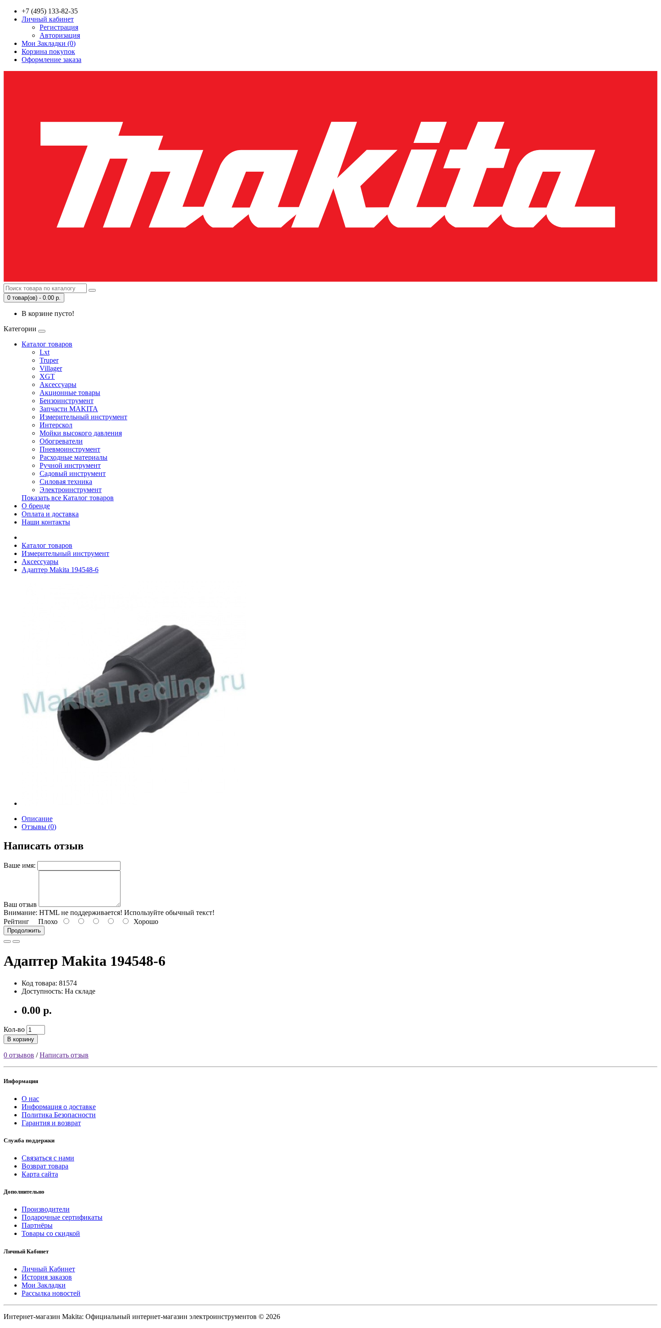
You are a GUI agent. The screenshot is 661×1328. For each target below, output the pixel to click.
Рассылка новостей (51, 1293)
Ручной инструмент (70, 465)
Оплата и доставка (50, 514)
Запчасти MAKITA (69, 409)
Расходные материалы (73, 457)
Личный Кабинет (48, 1269)
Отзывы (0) (39, 827)
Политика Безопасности (59, 1115)
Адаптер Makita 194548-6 (60, 569)
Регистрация (59, 27)
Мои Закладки (44, 1285)
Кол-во (14, 1029)
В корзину (20, 1039)
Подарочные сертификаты (62, 1217)
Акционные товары (70, 392)
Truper (49, 360)
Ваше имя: (20, 865)
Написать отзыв (64, 1055)
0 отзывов (19, 1055)
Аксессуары (58, 384)
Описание (37, 818)
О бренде (36, 506)
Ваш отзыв (20, 904)
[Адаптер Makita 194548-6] (134, 803)
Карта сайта (40, 1174)
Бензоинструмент (67, 400)
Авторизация (60, 35)
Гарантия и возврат (51, 1123)
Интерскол (56, 425)
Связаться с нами (48, 1158)
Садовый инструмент (73, 473)
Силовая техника (66, 481)
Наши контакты (46, 522)
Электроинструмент (71, 489)
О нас (30, 1098)
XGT (47, 376)
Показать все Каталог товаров (68, 498)
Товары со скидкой (51, 1233)
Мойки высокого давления (81, 433)
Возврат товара (45, 1166)
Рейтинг (16, 921)
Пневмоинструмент (70, 449)
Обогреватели (61, 441)
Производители (46, 1209)
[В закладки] (7, 941)
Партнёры (37, 1225)
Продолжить (24, 930)
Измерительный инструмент (83, 417)
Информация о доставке (59, 1106)
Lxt (44, 352)
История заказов (47, 1277)
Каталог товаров (47, 344)
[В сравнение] (16, 941)
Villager (51, 368)
